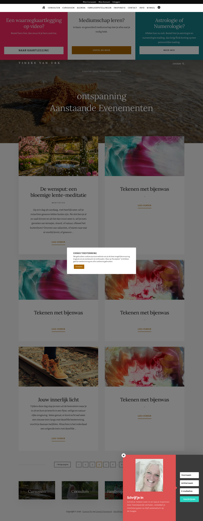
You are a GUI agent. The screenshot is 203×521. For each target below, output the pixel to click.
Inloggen (116, 2)
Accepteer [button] (79, 267)
